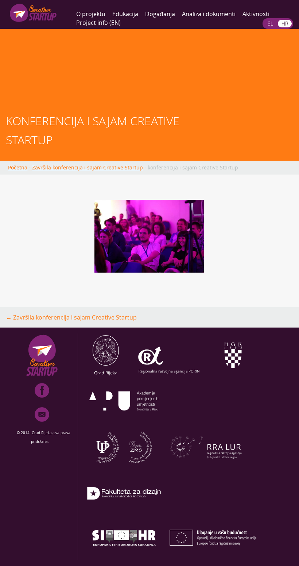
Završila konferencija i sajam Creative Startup (87, 167)
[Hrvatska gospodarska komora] (233, 375)
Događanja (160, 14)
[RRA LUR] (206, 467)
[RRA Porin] (169, 375)
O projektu (90, 14)
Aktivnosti (255, 14)
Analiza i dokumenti (209, 14)
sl (270, 23)
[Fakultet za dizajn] (124, 513)
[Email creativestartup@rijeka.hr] (42, 423)
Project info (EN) (98, 23)
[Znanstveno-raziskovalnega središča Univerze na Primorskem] (124, 467)
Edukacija (125, 14)
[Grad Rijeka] (106, 375)
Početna (17, 167)
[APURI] (124, 421)
